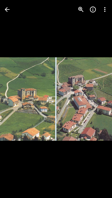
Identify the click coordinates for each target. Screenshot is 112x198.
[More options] (105, 9)
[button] (95, 99)
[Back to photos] (7, 9)
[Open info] (93, 9)
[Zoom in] (81, 9)
